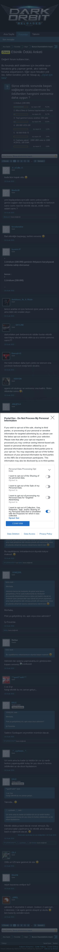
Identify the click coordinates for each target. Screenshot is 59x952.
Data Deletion (13, 534)
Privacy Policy (46, 534)
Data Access (29, 534)
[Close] (53, 418)
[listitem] (29, 470)
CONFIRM (17, 523)
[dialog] (29, 476)
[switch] (48, 476)
